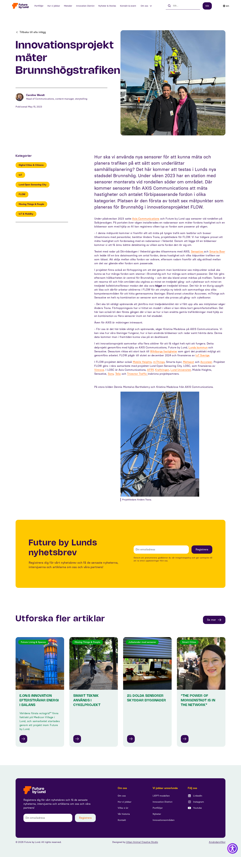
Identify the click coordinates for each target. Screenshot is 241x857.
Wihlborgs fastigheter (163, 351)
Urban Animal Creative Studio (142, 842)
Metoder (68, 6)
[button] (146, 5)
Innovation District (85, 6)
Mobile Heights (142, 362)
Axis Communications (145, 218)
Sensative (197, 251)
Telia (118, 373)
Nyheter (157, 814)
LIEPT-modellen (161, 795)
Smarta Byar (217, 251)
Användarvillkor (217, 842)
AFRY (150, 369)
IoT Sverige (202, 355)
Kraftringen (162, 369)
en (227, 5)
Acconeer (206, 362)
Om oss (122, 795)
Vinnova (99, 369)
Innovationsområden (163, 820)
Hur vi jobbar (53, 6)
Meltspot (188, 362)
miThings (158, 362)
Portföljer (38, 6)
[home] (20, 6)
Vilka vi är (123, 808)
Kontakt (122, 820)
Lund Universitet (181, 369)
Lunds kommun (198, 347)
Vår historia (124, 814)
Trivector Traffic (137, 373)
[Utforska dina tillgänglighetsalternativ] (232, 848)
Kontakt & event (128, 6)
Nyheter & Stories (107, 6)
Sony (111, 373)
